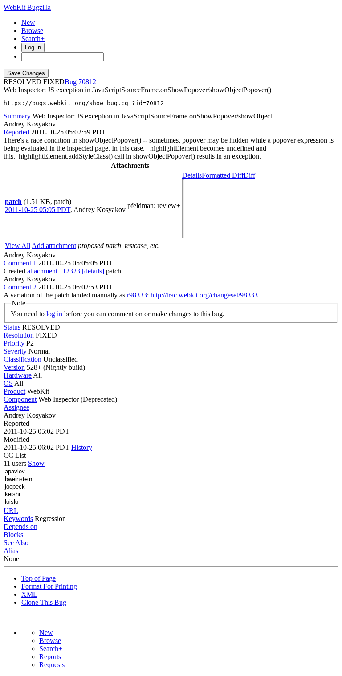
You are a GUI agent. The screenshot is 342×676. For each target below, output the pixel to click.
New (28, 22)
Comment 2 (20, 287)
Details (192, 175)
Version (14, 367)
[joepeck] (18, 487)
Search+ (33, 38)
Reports (50, 656)
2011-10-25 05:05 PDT (37, 209)
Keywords (18, 518)
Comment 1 (20, 263)
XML (29, 594)
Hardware (18, 375)
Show (36, 463)
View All (17, 245)
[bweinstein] (18, 479)
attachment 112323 (53, 271)
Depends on (20, 526)
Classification (22, 359)
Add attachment (54, 245)
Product (14, 391)
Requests (52, 664)
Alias (11, 550)
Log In (33, 47)
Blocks (13, 534)
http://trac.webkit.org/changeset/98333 (204, 295)
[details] (93, 271)
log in (54, 314)
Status (12, 327)
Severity (15, 351)
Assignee (16, 407)
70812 (87, 82)
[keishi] (18, 494)
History (81, 447)
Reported (16, 132)
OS (8, 383)
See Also (16, 542)
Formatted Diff (223, 175)
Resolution (19, 335)
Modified (16, 439)
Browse (32, 30)
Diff (249, 175)
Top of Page (38, 578)
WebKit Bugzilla (27, 7)
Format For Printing (49, 586)
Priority (14, 343)
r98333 (137, 295)
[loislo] (18, 502)
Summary (17, 116)
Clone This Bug (43, 602)
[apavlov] (18, 472)
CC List (15, 455)
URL (11, 510)
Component (20, 399)
